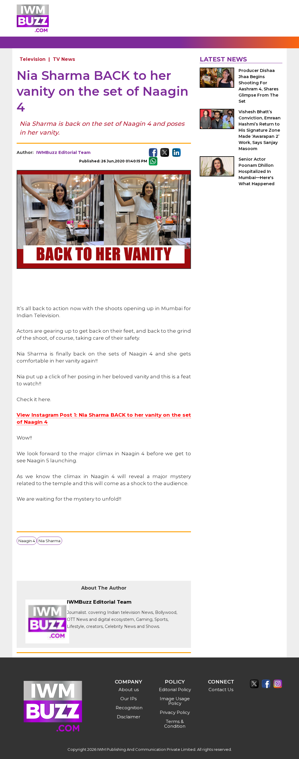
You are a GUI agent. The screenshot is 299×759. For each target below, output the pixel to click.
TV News (64, 59)
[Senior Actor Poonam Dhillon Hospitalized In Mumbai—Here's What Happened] (217, 166)
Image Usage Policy (175, 701)
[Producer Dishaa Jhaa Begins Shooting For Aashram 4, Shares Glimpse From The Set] (217, 78)
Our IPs (128, 698)
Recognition (129, 707)
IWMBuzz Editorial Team (63, 152)
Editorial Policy (175, 689)
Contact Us (220, 689)
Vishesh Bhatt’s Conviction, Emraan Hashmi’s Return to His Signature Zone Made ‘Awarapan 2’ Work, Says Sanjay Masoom (260, 130)
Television (33, 59)
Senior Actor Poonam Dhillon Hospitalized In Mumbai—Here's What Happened (256, 171)
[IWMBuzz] (33, 18)
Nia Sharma (49, 540)
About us (129, 689)
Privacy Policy (175, 712)
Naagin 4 (26, 540)
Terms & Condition (174, 724)
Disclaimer (128, 716)
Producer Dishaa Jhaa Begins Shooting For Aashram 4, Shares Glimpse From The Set (259, 86)
